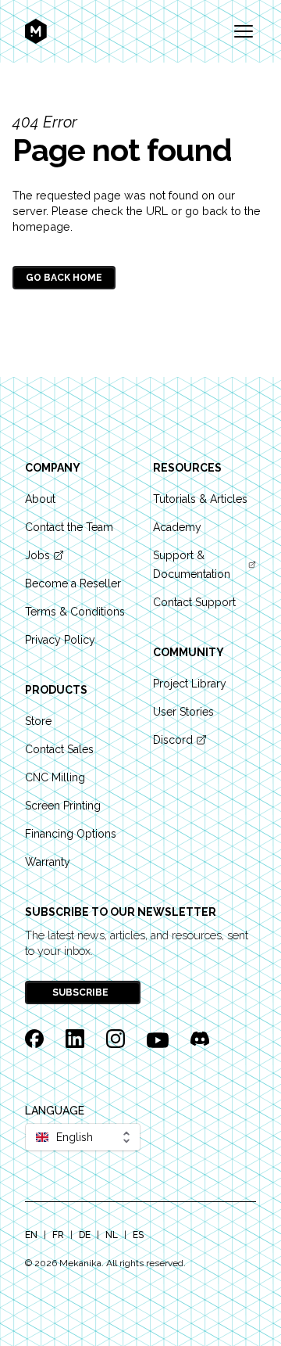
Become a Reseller (73, 583)
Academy (177, 527)
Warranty (47, 862)
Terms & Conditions (75, 611)
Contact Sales (59, 749)
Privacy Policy (60, 640)
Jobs (37, 555)
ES (138, 1234)
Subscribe (81, 992)
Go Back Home (64, 277)
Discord (173, 740)
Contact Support (194, 602)
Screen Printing (63, 805)
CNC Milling (55, 777)
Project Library (189, 683)
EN (31, 1234)
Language (54, 1110)
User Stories (183, 711)
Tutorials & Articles (200, 499)
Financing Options (70, 833)
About (40, 499)
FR (58, 1234)
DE (85, 1234)
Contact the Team (69, 527)
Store (38, 721)
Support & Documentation (191, 564)
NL (111, 1234)
